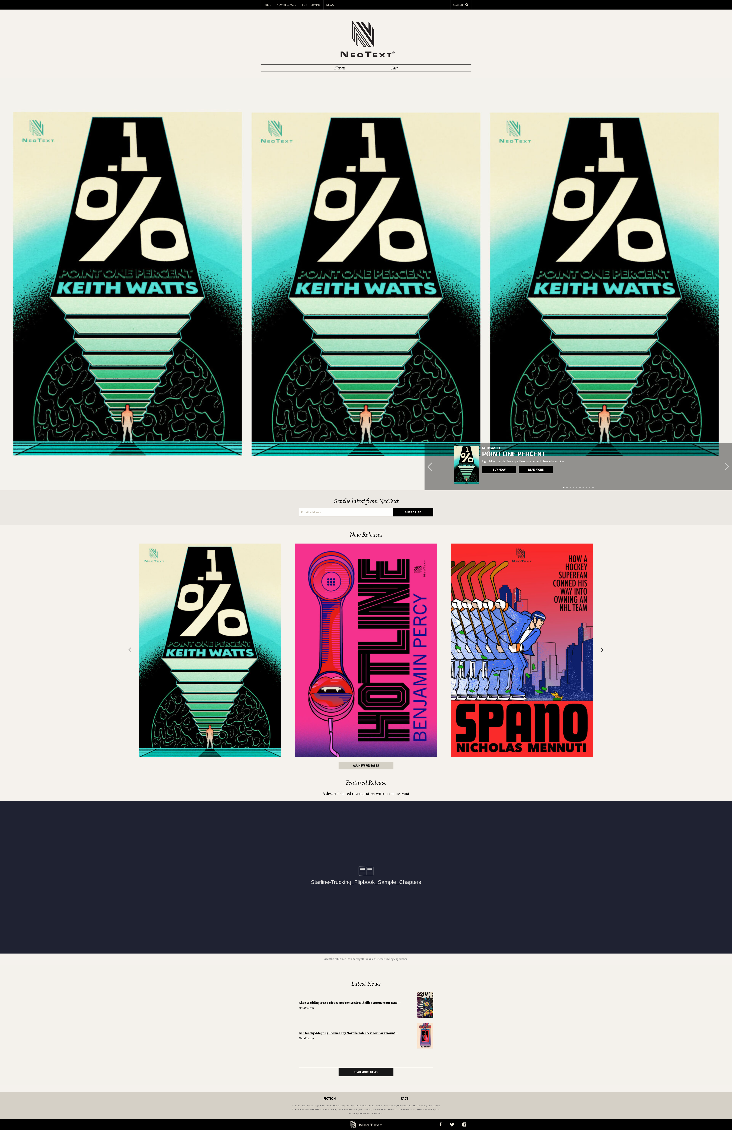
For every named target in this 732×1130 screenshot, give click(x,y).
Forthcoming (311, 4)
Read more (536, 469)
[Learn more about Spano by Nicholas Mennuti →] (466, 465)
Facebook (440, 1124)
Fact (394, 68)
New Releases (286, 4)
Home (267, 4)
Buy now (499, 469)
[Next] (601, 650)
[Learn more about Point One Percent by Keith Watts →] (210, 650)
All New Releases (366, 765)
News (330, 4)
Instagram (464, 1124)
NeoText (366, 39)
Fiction (339, 68)
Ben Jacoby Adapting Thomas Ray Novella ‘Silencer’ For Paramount (347, 1033)
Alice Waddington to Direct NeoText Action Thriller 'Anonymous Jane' (348, 1002)
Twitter (452, 1124)
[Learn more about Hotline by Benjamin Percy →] (366, 650)
